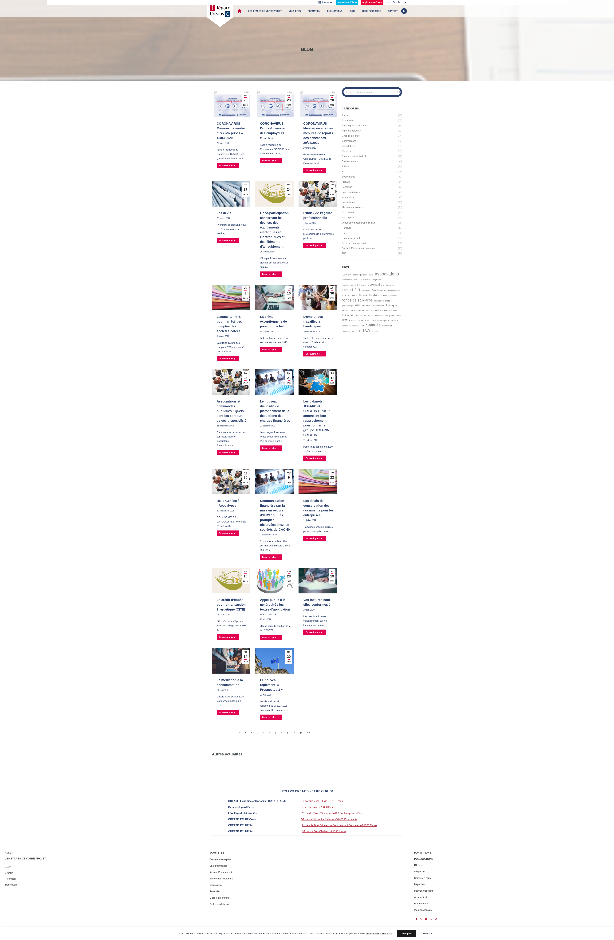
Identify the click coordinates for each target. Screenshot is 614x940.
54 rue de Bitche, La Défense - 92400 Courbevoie (329, 819)
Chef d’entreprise (218, 865)
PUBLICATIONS (423, 859)
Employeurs (379, 290)
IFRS (358, 305)
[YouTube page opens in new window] (404, 2)
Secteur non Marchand (221, 878)
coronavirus (376, 284)
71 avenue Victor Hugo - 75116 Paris (322, 801)
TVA (366, 330)
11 (301, 733)
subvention (387, 326)
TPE (358, 331)
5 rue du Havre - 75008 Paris (318, 807)
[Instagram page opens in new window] (436, 919)
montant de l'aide (381, 316)
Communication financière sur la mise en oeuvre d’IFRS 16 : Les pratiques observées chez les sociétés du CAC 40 (275, 515)
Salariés (373, 325)
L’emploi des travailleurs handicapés (313, 321)
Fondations (375, 295)
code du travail (364, 280)
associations (387, 274)
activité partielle (360, 275)
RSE (362, 326)
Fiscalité (363, 295)
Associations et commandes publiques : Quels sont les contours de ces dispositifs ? (232, 411)
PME (345, 320)
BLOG (417, 865)
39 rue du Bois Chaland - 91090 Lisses (324, 831)
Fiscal (354, 295)
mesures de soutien (364, 315)
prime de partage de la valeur (384, 320)
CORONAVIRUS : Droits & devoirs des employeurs (273, 128)
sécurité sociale (348, 331)
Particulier (214, 891)
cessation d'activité (349, 280)
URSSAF (375, 331)
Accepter (406, 933)
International (215, 885)
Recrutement (421, 903)
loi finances (393, 311)
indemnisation (378, 306)
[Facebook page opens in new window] (389, 2)
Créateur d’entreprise (220, 859)
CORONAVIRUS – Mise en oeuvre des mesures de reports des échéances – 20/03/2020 (318, 133)
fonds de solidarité (357, 300)
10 (293, 733)
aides (371, 275)
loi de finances (378, 310)
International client (423, 890)
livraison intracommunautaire (355, 310)
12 (308, 733)
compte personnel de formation (354, 285)
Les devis (224, 213)
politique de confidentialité (379, 933)
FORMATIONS (422, 852)
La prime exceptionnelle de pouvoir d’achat (273, 321)
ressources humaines (350, 326)
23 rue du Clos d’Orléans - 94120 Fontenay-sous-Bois (331, 813)
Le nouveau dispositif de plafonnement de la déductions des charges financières (275, 411)
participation (395, 315)
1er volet (346, 274)
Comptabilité (376, 280)
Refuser (427, 933)
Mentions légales (423, 910)
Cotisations (390, 285)
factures (346, 295)
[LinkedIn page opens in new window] (399, 2)
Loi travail (347, 315)
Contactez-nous (422, 878)
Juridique (391, 305)
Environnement (394, 291)
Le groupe (419, 871)
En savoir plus (226, 165)
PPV (367, 320)
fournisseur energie (383, 301)
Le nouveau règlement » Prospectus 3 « (272, 684)
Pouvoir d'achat (356, 320)
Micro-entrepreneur (219, 897)
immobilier (367, 305)
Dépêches (419, 884)
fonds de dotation (390, 296)
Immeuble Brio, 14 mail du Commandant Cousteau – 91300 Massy (339, 825)
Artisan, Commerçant (220, 872)
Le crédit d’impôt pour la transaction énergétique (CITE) (231, 604)
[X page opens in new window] (394, 2)
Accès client (420, 897)
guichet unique (348, 306)
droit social (366, 291)
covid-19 (351, 289)
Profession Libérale (219, 904)
